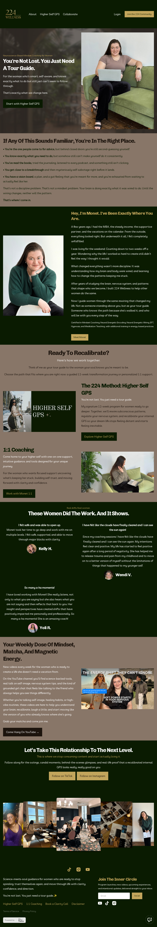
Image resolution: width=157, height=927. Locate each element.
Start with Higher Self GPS (23, 103)
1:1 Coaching (34, 904)
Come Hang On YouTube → (22, 732)
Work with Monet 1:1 (19, 493)
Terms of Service (11, 911)
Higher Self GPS (50, 14)
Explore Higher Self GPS (99, 436)
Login (117, 14)
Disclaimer (78, 904)
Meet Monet (80, 337)
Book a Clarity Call (56, 904)
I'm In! (137, 895)
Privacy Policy (29, 911)
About (32, 14)
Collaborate (70, 14)
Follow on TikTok (62, 776)
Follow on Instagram (92, 776)
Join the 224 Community (139, 14)
